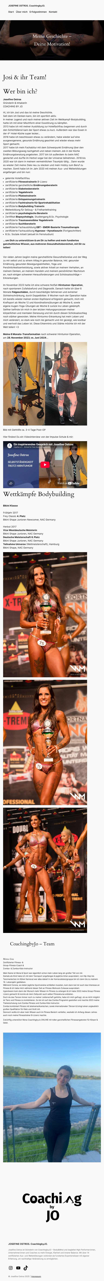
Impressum (36, 1276)
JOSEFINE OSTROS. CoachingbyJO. (26, 5)
